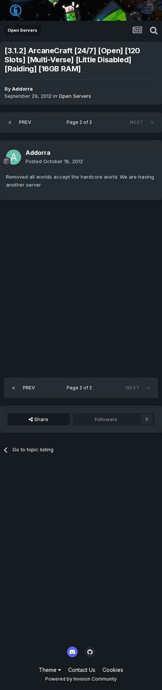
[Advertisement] (81, 289)
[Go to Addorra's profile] (13, 157)
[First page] (10, 122)
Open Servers (75, 96)
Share (40, 419)
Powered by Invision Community (81, 679)
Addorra (22, 89)
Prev (25, 122)
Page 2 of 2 (80, 122)
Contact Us (81, 670)
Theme (48, 670)
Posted (54, 161)
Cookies (112, 670)
